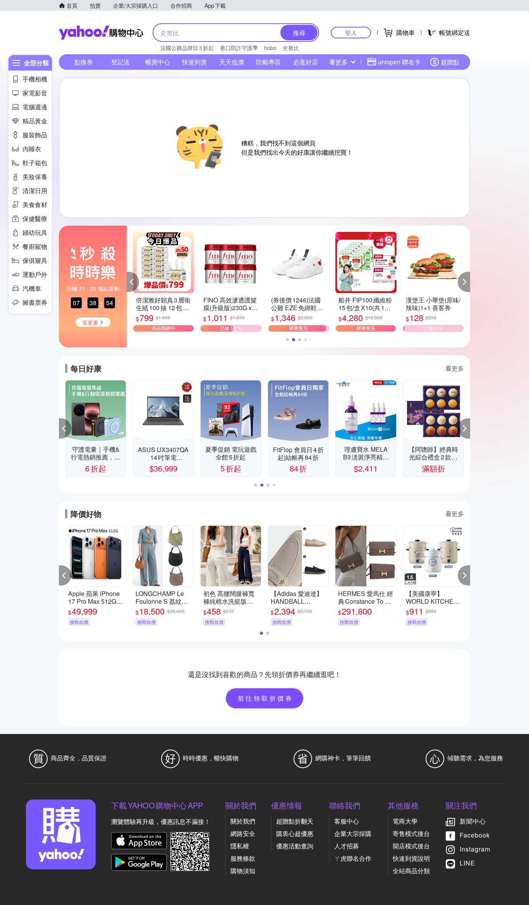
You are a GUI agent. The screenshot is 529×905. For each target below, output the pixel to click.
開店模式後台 (411, 845)
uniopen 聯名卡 (399, 61)
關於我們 (242, 821)
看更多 (338, 61)
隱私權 (239, 845)
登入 (351, 32)
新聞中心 (473, 821)
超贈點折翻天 (294, 821)
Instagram (475, 849)
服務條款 (242, 858)
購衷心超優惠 (294, 833)
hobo (270, 47)
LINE (467, 862)
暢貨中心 (157, 61)
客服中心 (346, 821)
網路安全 (242, 833)
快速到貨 (194, 61)
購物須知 (242, 870)
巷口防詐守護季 (239, 47)
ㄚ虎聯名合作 (352, 858)
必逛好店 (305, 61)
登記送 (120, 61)
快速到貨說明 (411, 858)
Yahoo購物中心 (101, 32)
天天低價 (231, 61)
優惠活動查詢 (294, 845)
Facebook (475, 835)
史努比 (291, 47)
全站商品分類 (411, 870)
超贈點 (450, 61)
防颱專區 (268, 61)
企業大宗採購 (352, 833)
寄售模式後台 (411, 833)
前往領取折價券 (266, 698)
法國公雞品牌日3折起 (187, 47)
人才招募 (346, 845)
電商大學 (405, 821)
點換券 (83, 61)
